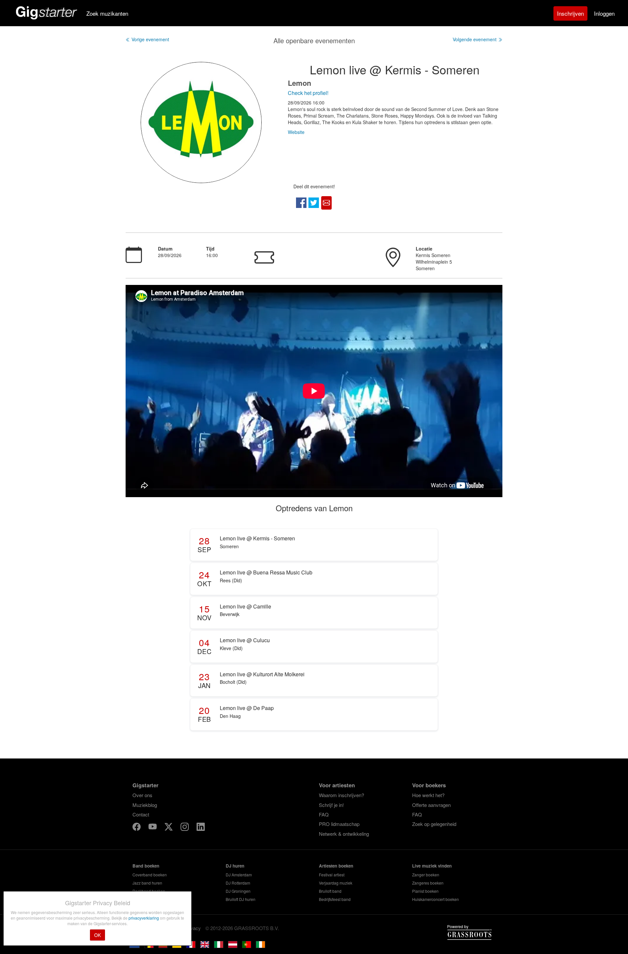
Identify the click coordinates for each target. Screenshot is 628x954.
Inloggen (604, 13)
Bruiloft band (330, 891)
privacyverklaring (144, 918)
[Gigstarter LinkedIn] (201, 827)
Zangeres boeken (428, 883)
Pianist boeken (425, 891)
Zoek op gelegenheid (434, 823)
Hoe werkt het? (428, 795)
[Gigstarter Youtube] (153, 827)
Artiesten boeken (336, 866)
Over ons (142, 795)
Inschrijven (570, 13)
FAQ (324, 814)
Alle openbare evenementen (314, 40)
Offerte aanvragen (431, 804)
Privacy (192, 928)
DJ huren (235, 866)
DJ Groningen (238, 891)
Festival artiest (331, 874)
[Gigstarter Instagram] (185, 827)
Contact (140, 814)
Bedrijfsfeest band (335, 899)
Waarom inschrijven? (341, 795)
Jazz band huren (147, 883)
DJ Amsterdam (239, 874)
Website (296, 132)
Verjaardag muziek (335, 883)
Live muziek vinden (432, 866)
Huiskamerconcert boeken (435, 899)
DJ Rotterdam (238, 883)
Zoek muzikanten (107, 13)
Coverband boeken (149, 874)
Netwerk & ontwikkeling (344, 833)
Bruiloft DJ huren (240, 899)
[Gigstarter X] (169, 827)
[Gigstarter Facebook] (137, 827)
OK (97, 935)
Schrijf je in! (331, 804)
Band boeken (145, 866)
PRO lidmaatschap (339, 823)
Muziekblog (144, 804)
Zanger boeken (425, 874)
